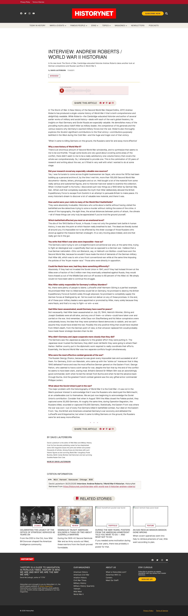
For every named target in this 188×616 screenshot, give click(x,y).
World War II (78, 594)
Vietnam (77, 589)
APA (50, 479)
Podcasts (154, 25)
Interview (54, 76)
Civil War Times (80, 580)
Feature (150, 525)
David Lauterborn (58, 70)
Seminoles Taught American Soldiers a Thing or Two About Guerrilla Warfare (75, 532)
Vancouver (73, 479)
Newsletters (137, 25)
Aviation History (80, 577)
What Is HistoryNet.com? (116, 572)
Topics (105, 25)
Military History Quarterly (84, 586)
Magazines (120, 25)
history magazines (45, 586)
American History (81, 572)
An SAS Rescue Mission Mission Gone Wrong (149, 531)
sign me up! (147, 579)
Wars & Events (57, 25)
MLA (56, 479)
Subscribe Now (152, 13)
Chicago (83, 479)
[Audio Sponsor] (110, 90)
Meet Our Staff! (112, 580)
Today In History (37, 25)
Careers (109, 577)
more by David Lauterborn (59, 461)
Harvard (63, 479)
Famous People (77, 25)
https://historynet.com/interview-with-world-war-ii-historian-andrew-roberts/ (99, 486)
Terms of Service (38, 2)
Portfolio (112, 525)
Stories (37, 525)
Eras (93, 25)
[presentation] (65, 25)
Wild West (78, 591)
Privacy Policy (25, 2)
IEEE (91, 479)
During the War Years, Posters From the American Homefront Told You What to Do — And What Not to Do (112, 533)
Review (75, 525)
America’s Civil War (81, 575)
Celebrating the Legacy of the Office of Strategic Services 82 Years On (37, 532)
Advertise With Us (113, 575)
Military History (80, 583)
